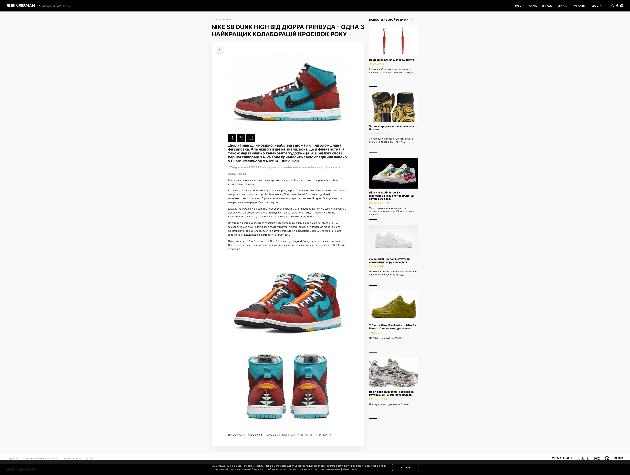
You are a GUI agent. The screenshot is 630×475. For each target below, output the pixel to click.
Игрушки (547, 5)
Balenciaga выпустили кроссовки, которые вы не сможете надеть (391, 393)
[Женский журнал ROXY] (618, 458)
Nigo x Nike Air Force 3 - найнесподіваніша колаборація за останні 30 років (391, 195)
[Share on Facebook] (232, 138)
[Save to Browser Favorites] (250, 138)
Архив (89, 458)
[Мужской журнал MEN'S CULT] (562, 458)
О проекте (12, 458)
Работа (519, 5)
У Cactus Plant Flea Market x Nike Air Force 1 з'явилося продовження (392, 327)
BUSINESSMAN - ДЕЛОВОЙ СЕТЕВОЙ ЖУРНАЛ (305, 435)
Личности (578, 5)
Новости (595, 5)
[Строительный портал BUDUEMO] (583, 458)
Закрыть (405, 467)
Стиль (533, 5)
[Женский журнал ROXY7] (607, 458)
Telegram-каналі (240, 167)
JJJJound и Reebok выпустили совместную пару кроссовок (389, 260)
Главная (216, 19)
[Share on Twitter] (241, 138)
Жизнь (562, 5)
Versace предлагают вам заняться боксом (391, 127)
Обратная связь (72, 458)
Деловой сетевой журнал (56, 6)
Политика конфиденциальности (40, 458)
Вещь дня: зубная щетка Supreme (391, 59)
